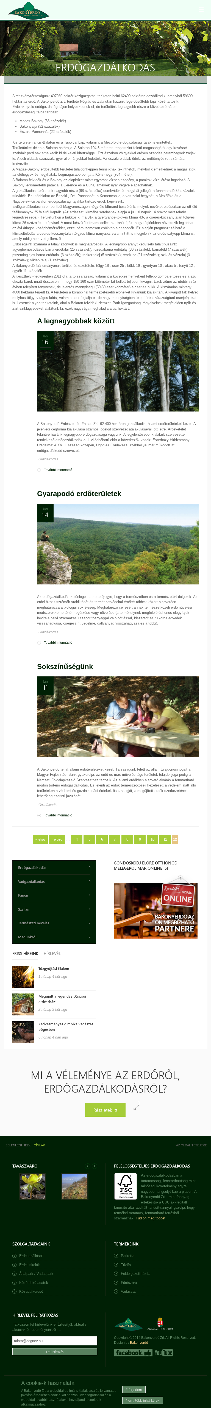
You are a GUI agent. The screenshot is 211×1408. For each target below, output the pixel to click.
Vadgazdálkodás (31, 881)
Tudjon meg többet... (152, 1218)
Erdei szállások (31, 1256)
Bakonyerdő (139, 1343)
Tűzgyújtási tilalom (53, 968)
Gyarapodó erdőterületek (79, 493)
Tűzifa (126, 1265)
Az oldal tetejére (191, 1145)
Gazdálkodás (48, 459)
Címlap (39, 1145)
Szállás (23, 909)
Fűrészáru (129, 1283)
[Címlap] (28, 11)
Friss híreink (25, 953)
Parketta (127, 1256)
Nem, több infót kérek (142, 1400)
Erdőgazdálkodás (32, 867)
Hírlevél (52, 953)
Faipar (23, 895)
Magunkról (27, 936)
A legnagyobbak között (76, 321)
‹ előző (57, 839)
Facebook (133, 1352)
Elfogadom (134, 1389)
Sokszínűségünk (65, 666)
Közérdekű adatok (33, 1283)
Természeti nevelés (33, 922)
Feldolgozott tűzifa (135, 1274)
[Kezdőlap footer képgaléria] (32, 1199)
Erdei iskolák (29, 1265)
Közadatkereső (31, 1291)
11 (165, 839)
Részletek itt (105, 1110)
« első (40, 839)
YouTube (163, 1352)
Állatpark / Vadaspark (36, 1274)
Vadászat (128, 1291)
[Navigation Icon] (201, 9)
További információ (58, 470)
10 (152, 839)
